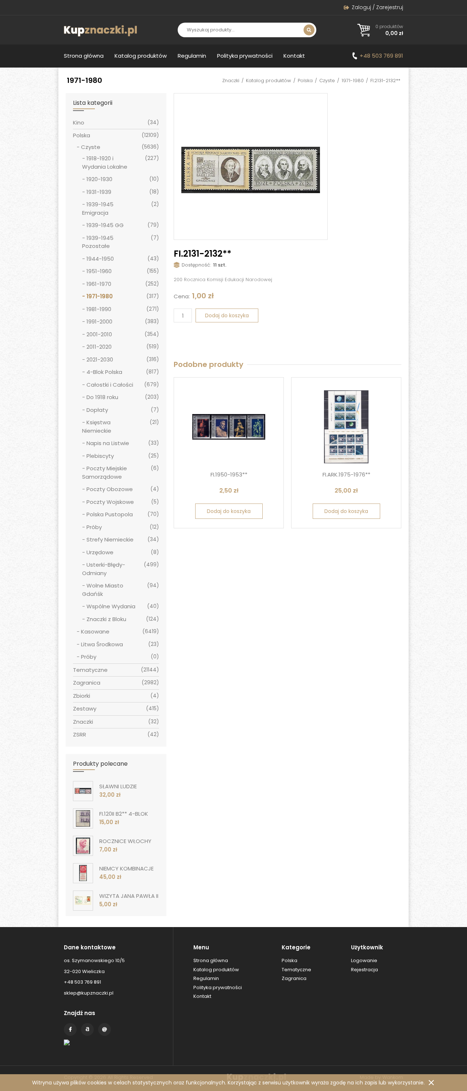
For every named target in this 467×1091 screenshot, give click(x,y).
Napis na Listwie (107, 443)
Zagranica (86, 682)
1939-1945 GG (105, 225)
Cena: (182, 296)
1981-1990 (98, 309)
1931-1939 (98, 192)
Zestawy (84, 708)
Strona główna (84, 56)
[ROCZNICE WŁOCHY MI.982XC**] (83, 846)
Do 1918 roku (102, 397)
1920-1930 (99, 179)
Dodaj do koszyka (227, 315)
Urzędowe (99, 552)
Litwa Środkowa (102, 644)
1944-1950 (100, 259)
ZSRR (79, 734)
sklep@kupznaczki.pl (88, 992)
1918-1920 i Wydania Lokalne (104, 162)
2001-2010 (99, 334)
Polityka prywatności (245, 56)
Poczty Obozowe (109, 489)
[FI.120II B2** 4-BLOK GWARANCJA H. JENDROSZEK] (83, 818)
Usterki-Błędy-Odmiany (103, 569)
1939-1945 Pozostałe (97, 242)
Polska (305, 80)
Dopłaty (97, 410)
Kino (78, 122)
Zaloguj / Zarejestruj (377, 7)
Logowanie (364, 960)
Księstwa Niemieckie (96, 426)
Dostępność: (196, 264)
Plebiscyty (100, 456)
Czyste (327, 80)
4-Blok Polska (104, 372)
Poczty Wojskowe (110, 502)
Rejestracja (364, 969)
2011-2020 (99, 347)
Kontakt (294, 56)
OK (431, 1083)
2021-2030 (99, 359)
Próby (94, 527)
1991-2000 (99, 321)
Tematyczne (90, 670)
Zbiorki (81, 696)
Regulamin (192, 56)
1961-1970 (98, 284)
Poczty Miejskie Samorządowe (104, 472)
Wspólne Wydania (110, 606)
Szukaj (309, 29)
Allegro (87, 1029)
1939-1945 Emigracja (97, 208)
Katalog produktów (141, 56)
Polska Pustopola (109, 514)
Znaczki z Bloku (106, 619)
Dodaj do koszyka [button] (229, 511)
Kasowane (95, 631)
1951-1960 (99, 271)
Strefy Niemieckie (110, 539)
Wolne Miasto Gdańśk (102, 590)
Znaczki (230, 80)
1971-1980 (352, 80)
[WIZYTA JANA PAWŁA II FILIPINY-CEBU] (83, 901)
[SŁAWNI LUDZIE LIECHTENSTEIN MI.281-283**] (83, 791)
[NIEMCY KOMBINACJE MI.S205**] (83, 873)
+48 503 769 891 (381, 56)
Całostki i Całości (109, 384)
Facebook (70, 1029)
